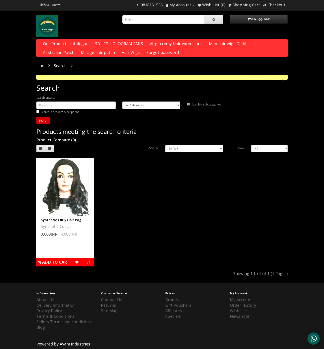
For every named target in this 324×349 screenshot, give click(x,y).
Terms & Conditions (55, 316)
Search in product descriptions (60, 112)
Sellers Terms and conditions (64, 321)
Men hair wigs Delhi (227, 43)
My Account (241, 299)
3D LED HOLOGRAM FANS (119, 43)
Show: (241, 148)
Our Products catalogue (65, 43)
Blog (40, 327)
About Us (45, 299)
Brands (172, 299)
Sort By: (154, 148)
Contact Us (111, 299)
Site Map (109, 310)
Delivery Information (56, 305)
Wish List (238, 310)
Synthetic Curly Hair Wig (61, 220)
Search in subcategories (206, 104)
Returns (108, 305)
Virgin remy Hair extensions (176, 43)
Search (60, 65)
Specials (173, 316)
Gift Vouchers (178, 305)
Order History (243, 305)
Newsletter (240, 316)
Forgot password (162, 52)
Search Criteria (45, 98)
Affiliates (173, 310)
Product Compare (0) (56, 139)
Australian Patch (58, 52)
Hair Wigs (130, 52)
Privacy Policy (49, 310)
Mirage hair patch (98, 52)
